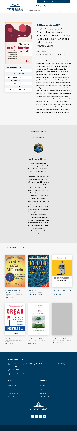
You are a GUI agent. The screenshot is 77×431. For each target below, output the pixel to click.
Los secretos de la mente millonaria (13, 291)
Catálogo (39, 6)
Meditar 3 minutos (60, 338)
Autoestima (66, 54)
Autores (11, 389)
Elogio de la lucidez (37, 338)
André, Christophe (57, 342)
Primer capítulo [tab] (38, 137)
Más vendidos (13, 393)
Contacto (65, 2)
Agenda (46, 6)
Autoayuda (46, 54)
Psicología (53, 54)
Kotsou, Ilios (32, 344)
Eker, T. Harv (9, 297)
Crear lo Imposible (13, 338)
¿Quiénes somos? (55, 2)
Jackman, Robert (44, 45)
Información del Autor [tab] (38, 131)
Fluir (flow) (33, 290)
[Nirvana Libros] (15, 6)
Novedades (12, 396)
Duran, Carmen (56, 294)
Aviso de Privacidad (47, 396)
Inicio (32, 6)
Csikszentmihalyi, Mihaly (36, 294)
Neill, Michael (9, 343)
